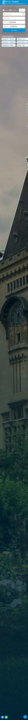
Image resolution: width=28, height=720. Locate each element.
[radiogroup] (9, 10)
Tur (7, 22)
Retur (7, 26)
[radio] (3, 10)
